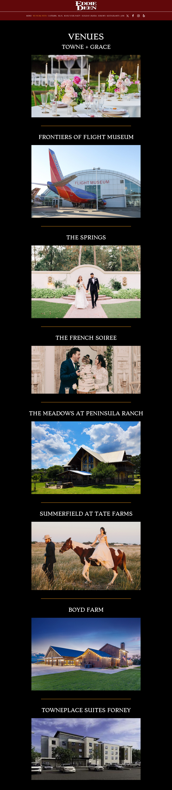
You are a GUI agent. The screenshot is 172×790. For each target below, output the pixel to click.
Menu (29, 16)
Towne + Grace (86, 47)
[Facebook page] (133, 15)
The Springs (86, 237)
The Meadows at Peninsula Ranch (86, 413)
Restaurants (113, 16)
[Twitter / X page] (127, 15)
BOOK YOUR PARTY (72, 16)
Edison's (101, 16)
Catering (52, 16)
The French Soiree (86, 338)
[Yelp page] (143, 15)
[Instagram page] (138, 15)
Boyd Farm (86, 610)
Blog (60, 16)
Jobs (122, 16)
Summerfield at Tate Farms (86, 514)
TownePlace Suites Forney (86, 710)
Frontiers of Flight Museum (86, 137)
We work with (40, 16)
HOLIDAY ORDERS (89, 16)
